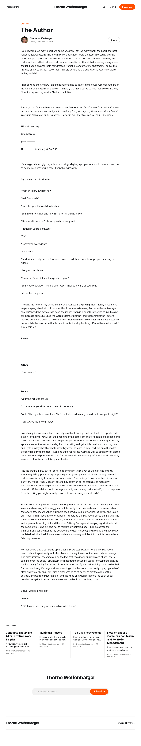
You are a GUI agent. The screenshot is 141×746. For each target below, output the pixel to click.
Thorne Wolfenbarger (70, 7)
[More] (24, 7)
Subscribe (127, 7)
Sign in (113, 6)
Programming (12, 6)
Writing (25, 24)
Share (114, 40)
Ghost (132, 723)
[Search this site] (104, 7)
